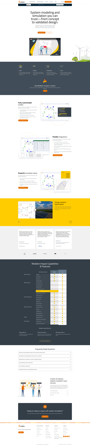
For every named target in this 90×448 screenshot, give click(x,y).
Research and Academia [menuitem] (48, 437)
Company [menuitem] (64, 425)
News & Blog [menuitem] (55, 431)
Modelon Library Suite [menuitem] (39, 429)
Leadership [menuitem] (64, 431)
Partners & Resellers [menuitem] (65, 429)
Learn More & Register (60, 4)
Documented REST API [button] (40, 307)
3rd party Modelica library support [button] (41, 293)
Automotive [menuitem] (47, 429)
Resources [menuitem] (51, 1)
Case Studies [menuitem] (55, 429)
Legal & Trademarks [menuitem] (61, 444)
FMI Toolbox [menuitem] (38, 431)
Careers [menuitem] (64, 434)
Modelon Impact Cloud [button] (39, 317)
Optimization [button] (38, 301)
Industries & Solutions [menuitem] (40, 1)
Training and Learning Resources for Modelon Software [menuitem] (58, 438)
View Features (49, 32)
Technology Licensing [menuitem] (39, 434)
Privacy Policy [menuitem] (65, 444)
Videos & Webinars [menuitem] (56, 434)
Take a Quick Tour (41, 32)
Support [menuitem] (46, 1)
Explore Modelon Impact (23, 120)
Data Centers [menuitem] (47, 431)
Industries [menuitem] (47, 425)
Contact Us (45, 416)
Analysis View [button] (38, 277)
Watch (45, 90)
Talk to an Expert (68, 1)
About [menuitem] (56, 1)
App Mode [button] (38, 275)
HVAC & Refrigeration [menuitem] (48, 434)
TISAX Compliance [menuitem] (69, 444)
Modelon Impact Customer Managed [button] (41, 319)
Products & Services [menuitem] (32, 1)
